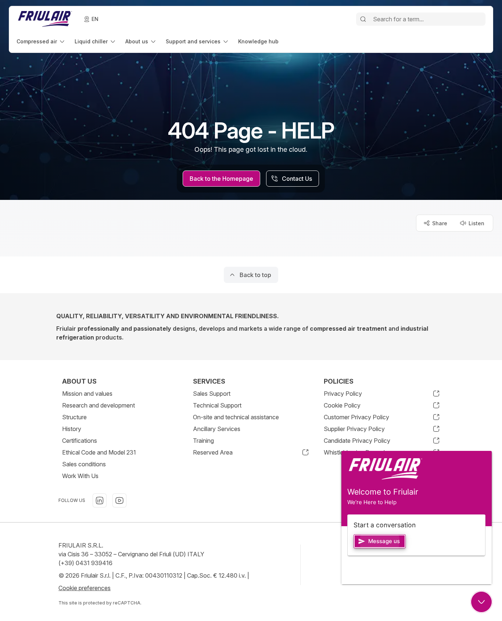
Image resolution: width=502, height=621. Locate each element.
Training (203, 440)
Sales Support (211, 393)
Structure (74, 417)
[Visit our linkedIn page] (100, 500)
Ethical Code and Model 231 (99, 452)
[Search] (363, 19)
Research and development (98, 405)
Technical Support (217, 405)
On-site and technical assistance (236, 417)
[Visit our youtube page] (119, 500)
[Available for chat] (481, 602)
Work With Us (80, 476)
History (71, 428)
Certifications (79, 440)
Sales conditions (84, 464)
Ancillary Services (216, 428)
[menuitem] (41, 41)
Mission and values (87, 393)
